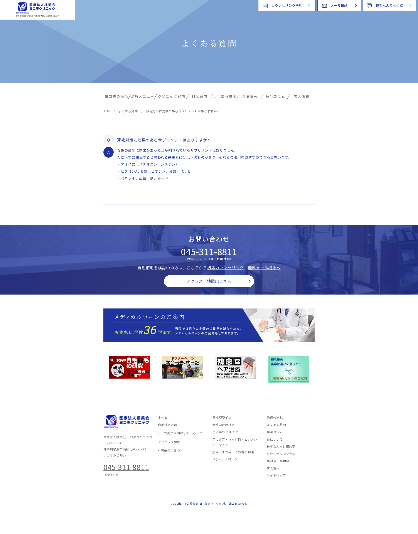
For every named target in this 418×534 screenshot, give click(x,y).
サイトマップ (276, 475)
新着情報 (250, 96)
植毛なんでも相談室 (281, 446)
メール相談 (339, 5)
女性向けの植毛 (223, 425)
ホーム (162, 417)
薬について (275, 439)
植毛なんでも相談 (389, 5)
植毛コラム (275, 96)
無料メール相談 (278, 461)
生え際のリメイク (225, 432)
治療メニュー (142, 96)
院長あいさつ (170, 450)
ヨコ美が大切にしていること (181, 433)
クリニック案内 (171, 96)
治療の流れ (275, 417)
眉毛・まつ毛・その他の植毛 (233, 452)
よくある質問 (225, 96)
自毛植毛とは (167, 425)
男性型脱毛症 (222, 417)
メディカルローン (225, 459)
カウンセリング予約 (286, 5)
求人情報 (301, 96)
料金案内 (199, 96)
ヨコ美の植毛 (116, 96)
